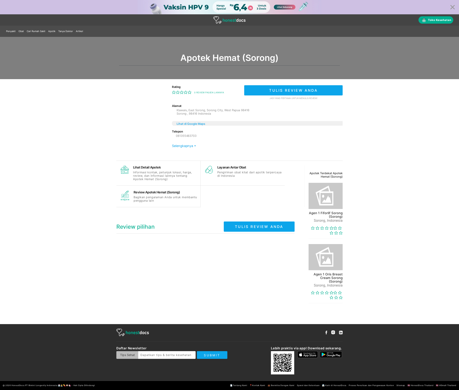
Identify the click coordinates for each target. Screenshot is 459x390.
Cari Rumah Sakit (36, 31)
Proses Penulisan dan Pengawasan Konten (371, 385)
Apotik (51, 31)
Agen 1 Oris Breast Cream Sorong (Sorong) (328, 277)
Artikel (79, 31)
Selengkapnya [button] (182, 146)
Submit (212, 355)
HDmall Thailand (447, 385)
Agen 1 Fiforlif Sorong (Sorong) (326, 214)
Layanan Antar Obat (231, 167)
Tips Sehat (127, 355)
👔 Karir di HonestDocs (334, 385)
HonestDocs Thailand (422, 385)
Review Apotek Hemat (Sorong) (157, 192)
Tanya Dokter (65, 31)
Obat (21, 31)
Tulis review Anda (293, 90)
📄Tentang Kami (238, 385)
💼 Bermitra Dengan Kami (281, 385)
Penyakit (11, 31)
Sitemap (400, 385)
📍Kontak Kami (257, 385)
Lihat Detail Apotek (147, 167)
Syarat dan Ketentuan (308, 385)
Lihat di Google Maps (191, 124)
